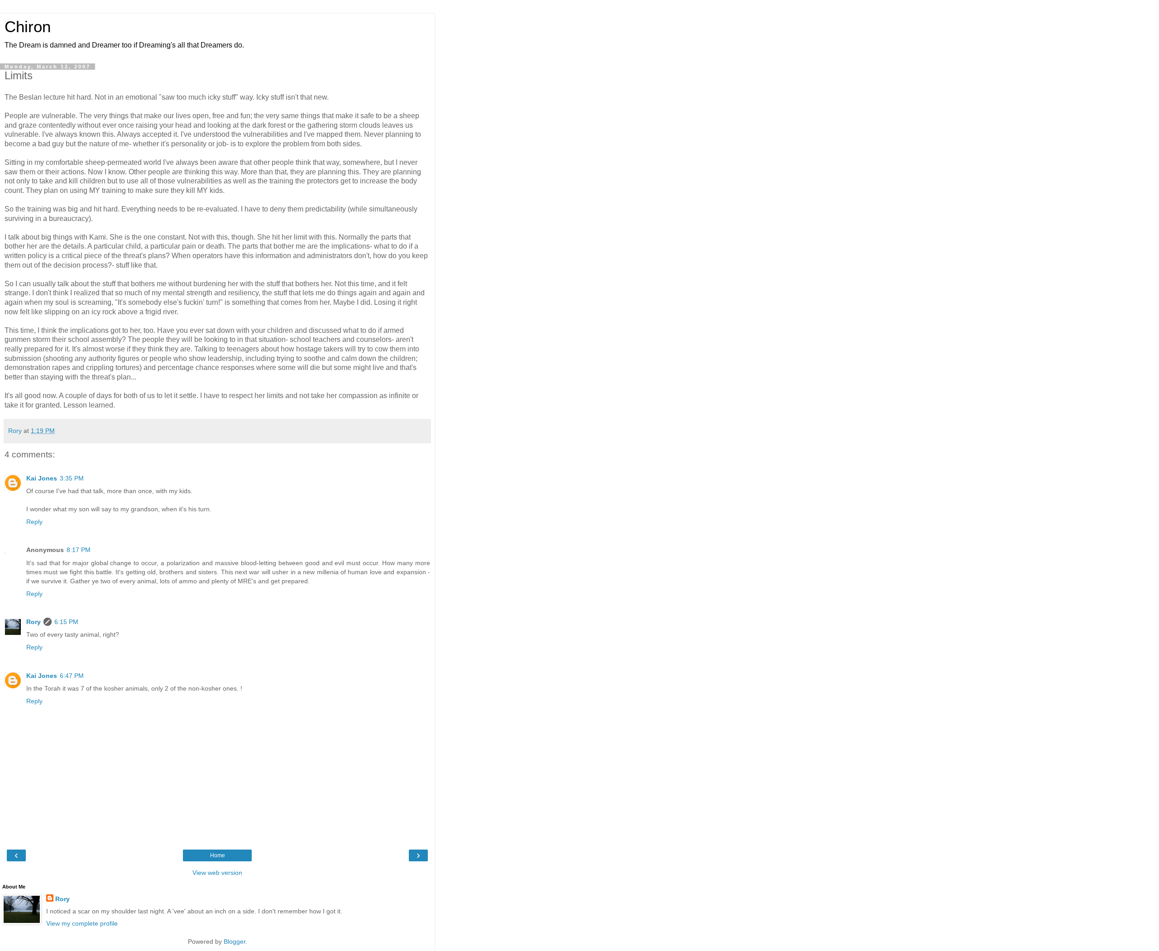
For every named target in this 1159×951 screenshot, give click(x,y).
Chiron (28, 26)
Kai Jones (41, 478)
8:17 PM (79, 549)
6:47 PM (72, 675)
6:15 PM (66, 621)
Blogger (234, 941)
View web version (217, 872)
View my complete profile (82, 923)
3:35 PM (72, 478)
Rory (33, 621)
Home (217, 855)
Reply (34, 521)
